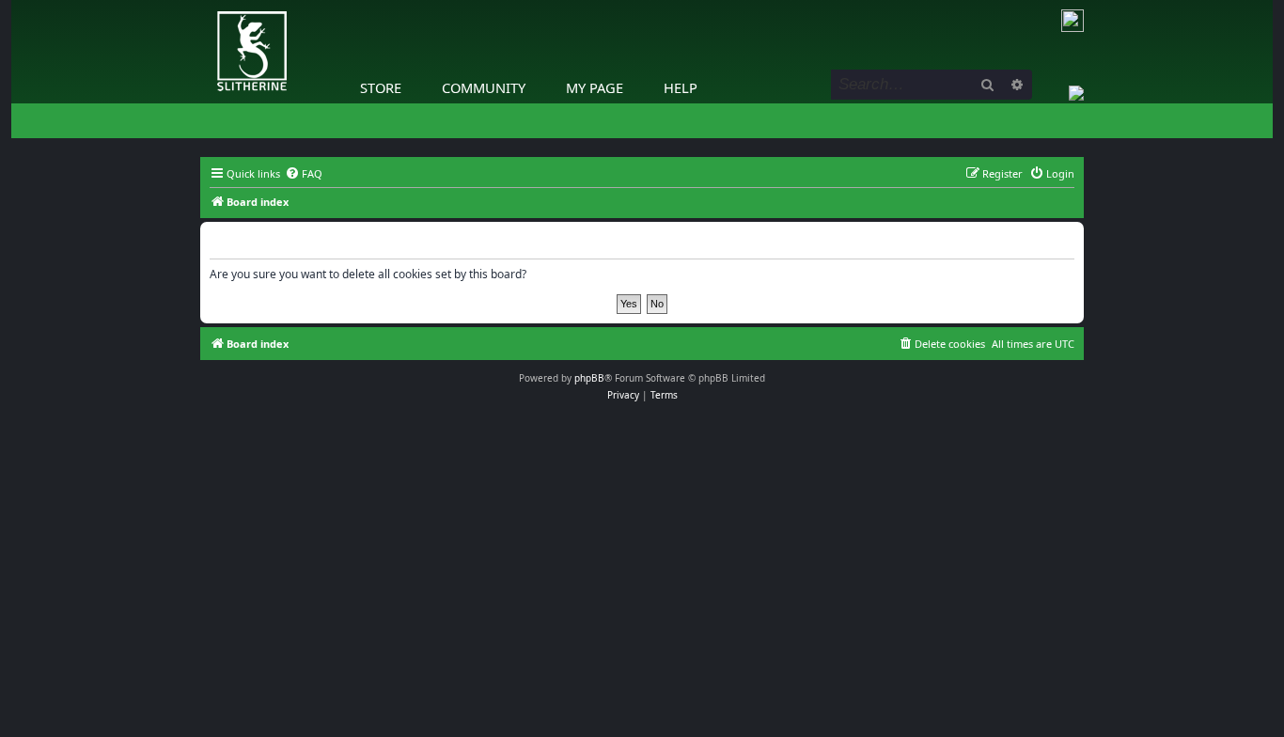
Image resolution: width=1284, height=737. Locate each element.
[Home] (205, 4)
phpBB (589, 377)
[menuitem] (303, 174)
